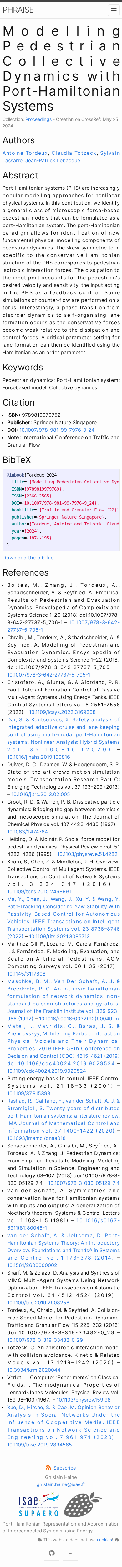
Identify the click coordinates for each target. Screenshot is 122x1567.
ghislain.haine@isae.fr (61, 1484)
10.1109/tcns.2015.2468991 (39, 891)
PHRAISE (18, 10)
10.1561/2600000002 (32, 1265)
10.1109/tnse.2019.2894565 (39, 1444)
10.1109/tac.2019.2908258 (38, 1302)
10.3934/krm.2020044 (33, 1370)
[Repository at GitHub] (51, 1554)
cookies (104, 1539)
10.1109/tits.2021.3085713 (59, 936)
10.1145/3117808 (26, 974)
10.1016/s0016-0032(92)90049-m (79, 1018)
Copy (109, 475)
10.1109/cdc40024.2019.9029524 (46, 1071)
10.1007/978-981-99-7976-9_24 (56, 430)
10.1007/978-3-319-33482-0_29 (45, 1340)
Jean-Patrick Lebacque (52, 160)
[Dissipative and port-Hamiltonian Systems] (70, 1554)
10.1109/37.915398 (28, 1093)
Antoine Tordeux (25, 153)
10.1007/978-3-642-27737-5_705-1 (48, 675)
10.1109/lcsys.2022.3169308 (62, 712)
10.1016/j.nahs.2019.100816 (38, 757)
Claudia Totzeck (74, 153)
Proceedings (38, 119)
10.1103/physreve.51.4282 (87, 854)
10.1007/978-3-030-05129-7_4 (83, 1183)
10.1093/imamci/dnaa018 (36, 1138)
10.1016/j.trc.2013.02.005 (40, 794)
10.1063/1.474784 (27, 832)
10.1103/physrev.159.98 (84, 1400)
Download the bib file (28, 557)
